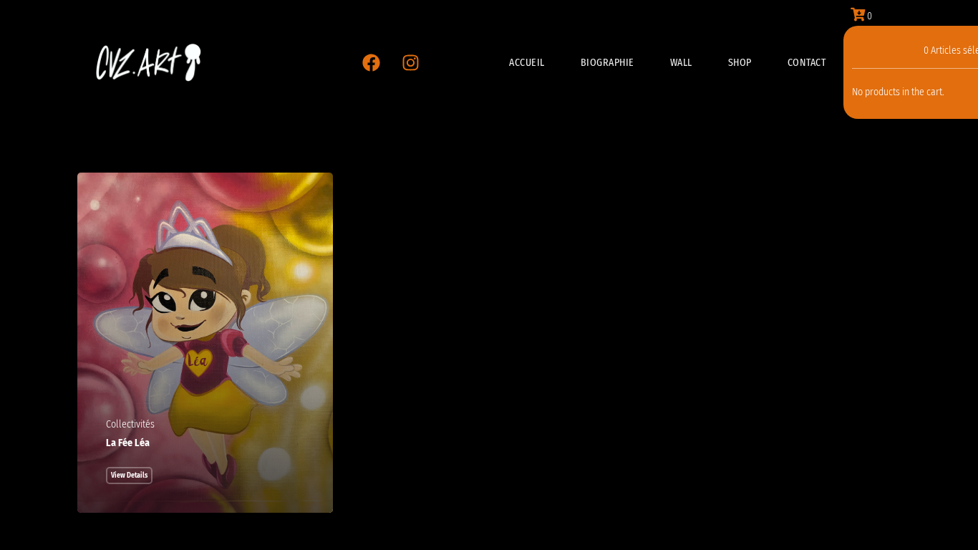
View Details (129, 475)
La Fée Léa (128, 443)
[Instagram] (410, 63)
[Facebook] (371, 63)
